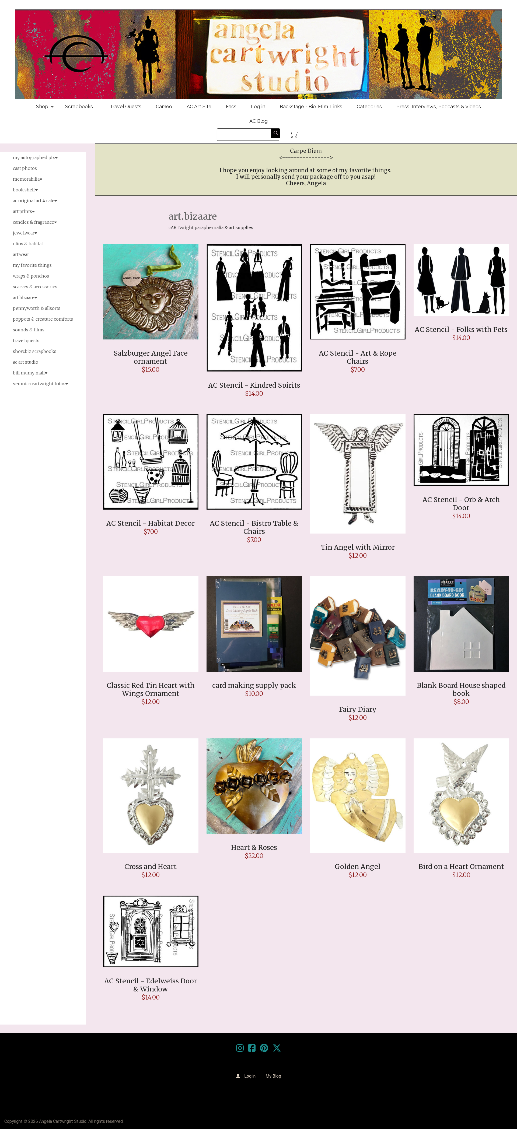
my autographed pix (34, 157)
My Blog (273, 1076)
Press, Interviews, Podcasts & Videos (438, 106)
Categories (369, 106)
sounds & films (28, 329)
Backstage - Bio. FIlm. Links (311, 106)
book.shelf (24, 189)
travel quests (26, 340)
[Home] (258, 54)
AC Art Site (199, 106)
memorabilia (26, 179)
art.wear (21, 254)
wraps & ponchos (31, 276)
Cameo (164, 106)
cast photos (25, 168)
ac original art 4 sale (33, 200)
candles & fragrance (33, 222)
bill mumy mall (29, 373)
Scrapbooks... (80, 106)
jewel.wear (23, 233)
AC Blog (258, 121)
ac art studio (25, 362)
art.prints (22, 211)
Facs (231, 106)
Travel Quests (125, 106)
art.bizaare (23, 297)
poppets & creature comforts (43, 319)
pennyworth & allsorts (36, 308)
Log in (258, 106)
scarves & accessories (35, 286)
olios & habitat (28, 243)
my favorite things (32, 265)
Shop (38, 109)
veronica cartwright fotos (39, 383)
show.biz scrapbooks (34, 351)
